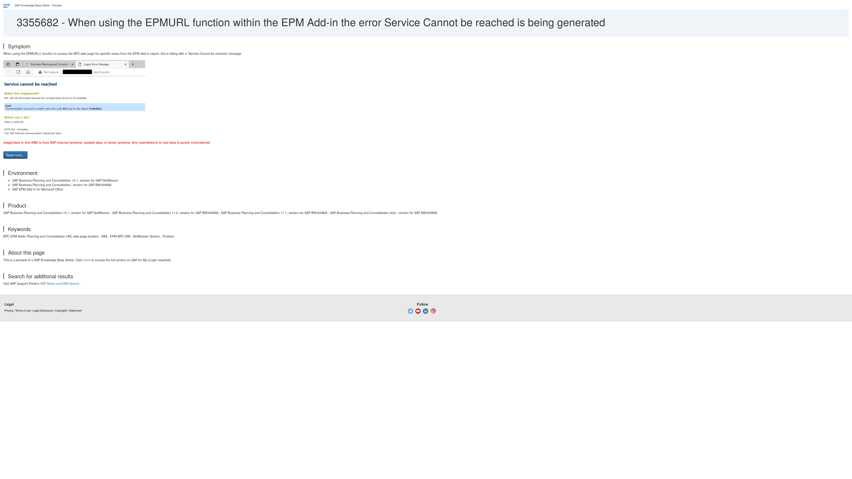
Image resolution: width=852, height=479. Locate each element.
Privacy (8, 310)
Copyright (61, 310)
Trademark (75, 310)
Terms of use (23, 310)
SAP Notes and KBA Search (59, 283)
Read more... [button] (15, 155)
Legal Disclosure (43, 310)
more (87, 260)
